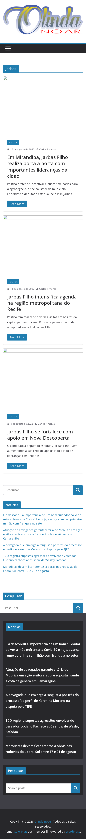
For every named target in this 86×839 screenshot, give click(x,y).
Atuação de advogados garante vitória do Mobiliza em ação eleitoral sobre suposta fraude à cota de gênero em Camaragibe (42, 534)
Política (13, 142)
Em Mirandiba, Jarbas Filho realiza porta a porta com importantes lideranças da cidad (37, 166)
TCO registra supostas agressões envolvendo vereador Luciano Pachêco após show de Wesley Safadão (42, 726)
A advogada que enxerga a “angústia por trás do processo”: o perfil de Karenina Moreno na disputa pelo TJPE (42, 701)
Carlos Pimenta (47, 149)
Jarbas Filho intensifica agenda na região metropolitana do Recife (42, 302)
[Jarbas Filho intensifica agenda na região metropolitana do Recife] (43, 245)
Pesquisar (75, 788)
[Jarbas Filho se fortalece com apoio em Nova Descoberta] (43, 379)
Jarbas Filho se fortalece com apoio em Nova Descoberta (40, 434)
